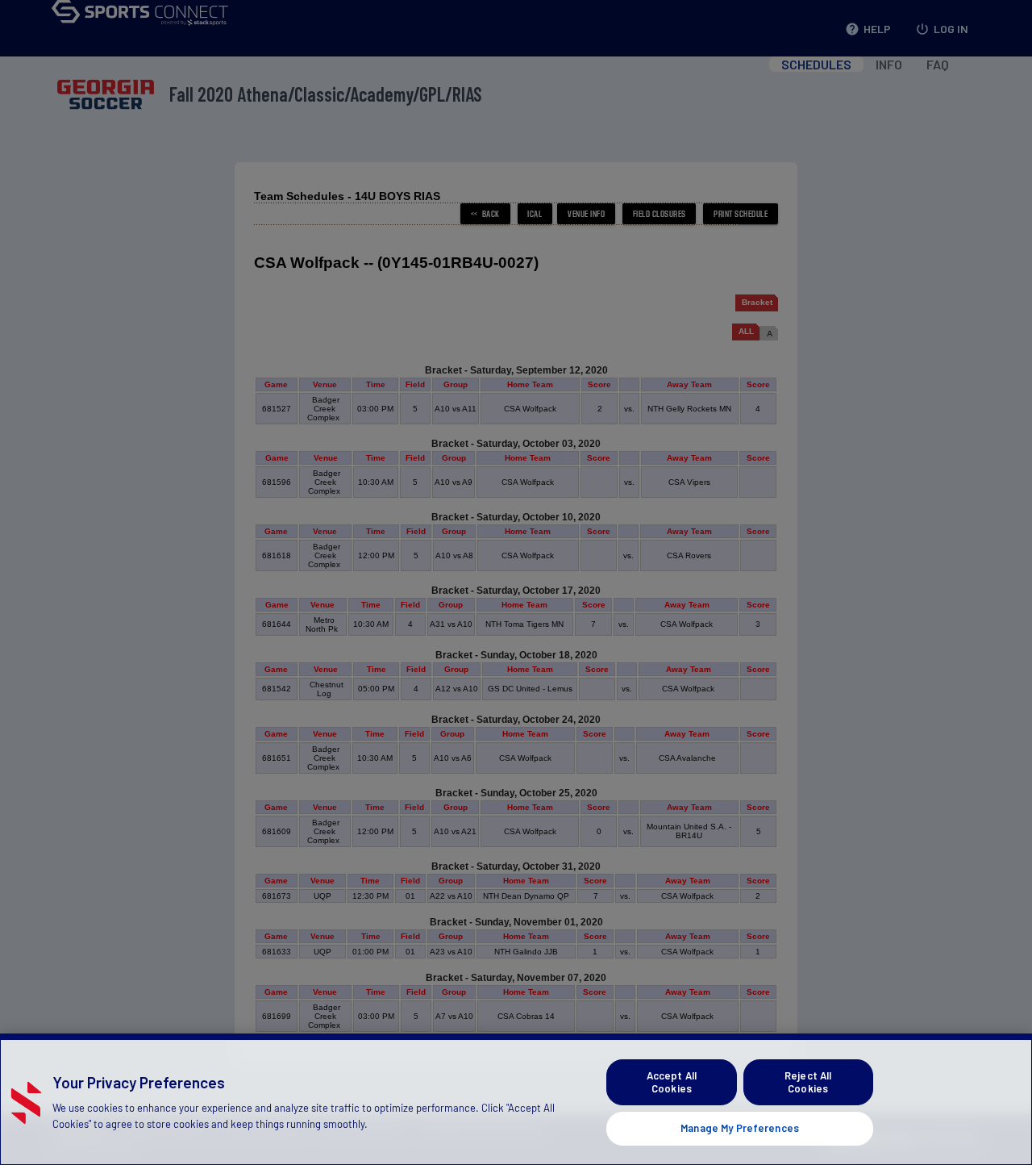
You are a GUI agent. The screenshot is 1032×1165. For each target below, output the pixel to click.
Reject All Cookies (807, 1082)
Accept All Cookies (672, 1082)
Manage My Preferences (739, 1127)
